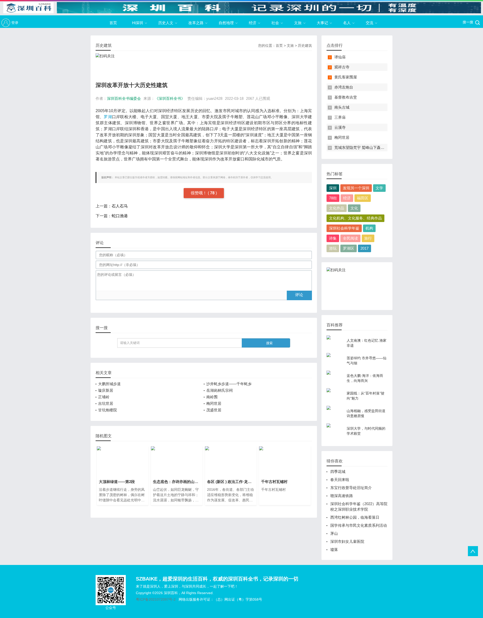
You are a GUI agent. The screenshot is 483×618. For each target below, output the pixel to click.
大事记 (322, 23)
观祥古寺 (341, 67)
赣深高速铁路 (341, 496)
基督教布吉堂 (345, 97)
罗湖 (108, 117)
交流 (369, 23)
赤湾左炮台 (343, 87)
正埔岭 (103, 397)
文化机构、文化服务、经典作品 (355, 218)
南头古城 (341, 107)
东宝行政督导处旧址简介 (351, 487)
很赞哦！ (199, 193)
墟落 (334, 549)
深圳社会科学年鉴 (344, 228)
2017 (364, 248)
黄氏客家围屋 (345, 77)
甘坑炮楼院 (107, 410)
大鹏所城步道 (109, 384)
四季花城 (337, 471)
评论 (299, 295)
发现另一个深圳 (356, 188)
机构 (369, 228)
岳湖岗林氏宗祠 (219, 390)
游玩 (333, 248)
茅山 (334, 533)
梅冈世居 (213, 403)
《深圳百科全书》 (170, 98)
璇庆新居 (105, 390)
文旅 (298, 23)
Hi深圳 (137, 23)
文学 (379, 188)
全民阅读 (350, 238)
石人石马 (120, 206)
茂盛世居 (213, 410)
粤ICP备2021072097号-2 (156, 599)
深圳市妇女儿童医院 (347, 541)
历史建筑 (305, 45)
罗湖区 (348, 248)
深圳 (333, 188)
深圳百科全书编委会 (124, 98)
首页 (113, 23)
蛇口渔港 (120, 216)
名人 (347, 23)
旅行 (368, 238)
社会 (275, 23)
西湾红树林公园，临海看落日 (354, 517)
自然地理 (226, 23)
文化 (354, 208)
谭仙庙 (340, 57)
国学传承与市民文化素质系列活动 (358, 525)
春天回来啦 (339, 479)
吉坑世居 (105, 403)
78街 (333, 198)
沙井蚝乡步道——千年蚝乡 (229, 384)
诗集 (333, 238)
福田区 (362, 198)
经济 (252, 23)
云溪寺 (340, 127)
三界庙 (340, 117)
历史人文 (165, 23)
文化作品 (336, 208)
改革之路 (196, 23)
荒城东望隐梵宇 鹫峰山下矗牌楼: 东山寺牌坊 (371, 147)
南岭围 (212, 397)
